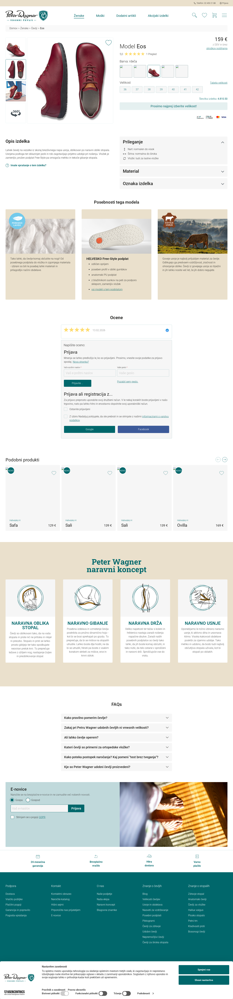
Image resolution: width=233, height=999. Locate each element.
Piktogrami (148, 920)
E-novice (56, 915)
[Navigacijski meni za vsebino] (224, 16)
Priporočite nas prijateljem (65, 910)
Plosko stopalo (196, 915)
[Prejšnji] (218, 460)
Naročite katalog (60, 899)
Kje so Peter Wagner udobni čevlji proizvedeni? (97, 767)
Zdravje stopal (196, 893)
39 (161, 89)
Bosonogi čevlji (196, 931)
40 (173, 89)
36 (125, 89)
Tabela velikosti (218, 82)
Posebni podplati (151, 915)
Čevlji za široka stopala (155, 942)
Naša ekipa (103, 899)
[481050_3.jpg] (70, 80)
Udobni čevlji (149, 931)
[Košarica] (214, 16)
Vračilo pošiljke (14, 899)
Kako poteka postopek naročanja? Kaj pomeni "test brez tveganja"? (111, 757)
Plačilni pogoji (13, 904)
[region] (59, 81)
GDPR (42, 817)
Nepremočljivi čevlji (153, 936)
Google (90, 429)
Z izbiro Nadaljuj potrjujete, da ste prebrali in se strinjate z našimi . (119, 418)
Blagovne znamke (107, 910)
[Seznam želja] (204, 16)
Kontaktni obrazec (61, 893)
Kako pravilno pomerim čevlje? (85, 718)
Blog (145, 893)
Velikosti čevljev (151, 899)
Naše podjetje (104, 893)
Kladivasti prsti (196, 926)
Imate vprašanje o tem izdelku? (28, 165)
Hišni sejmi (57, 904)
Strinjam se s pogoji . (31, 817)
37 (137, 89)
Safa (14, 525)
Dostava (10, 893)
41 (185, 89)
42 (197, 89)
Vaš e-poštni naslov (72, 367)
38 (149, 89)
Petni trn (192, 920)
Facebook (143, 429)
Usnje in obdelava (152, 904)
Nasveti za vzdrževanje (155, 910)
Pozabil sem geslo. (127, 381)
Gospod (35, 800)
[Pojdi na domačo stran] (27, 15)
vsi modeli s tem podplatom (107, 289)
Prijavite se (78, 383)
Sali (68, 525)
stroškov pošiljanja (216, 48)
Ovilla (182, 525)
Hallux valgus (195, 910)
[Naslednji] (224, 460)
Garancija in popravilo (18, 910)
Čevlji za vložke (196, 904)
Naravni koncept (106, 904)
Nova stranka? (81, 361)
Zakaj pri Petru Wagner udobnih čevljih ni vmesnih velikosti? (106, 727)
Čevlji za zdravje (151, 926)
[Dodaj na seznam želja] (108, 42)
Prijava (76, 808)
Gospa (19, 800)
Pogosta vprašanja (16, 915)
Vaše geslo (122, 367)
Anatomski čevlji (197, 899)
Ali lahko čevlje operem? (81, 737)
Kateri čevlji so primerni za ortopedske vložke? (97, 747)
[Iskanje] (194, 16)
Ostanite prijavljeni (79, 409)
